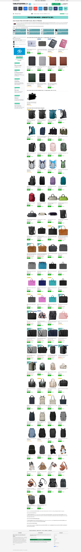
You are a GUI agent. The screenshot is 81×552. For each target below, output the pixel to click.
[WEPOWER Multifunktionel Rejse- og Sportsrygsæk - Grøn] (63, 197)
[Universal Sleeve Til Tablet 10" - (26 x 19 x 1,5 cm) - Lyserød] (63, 44)
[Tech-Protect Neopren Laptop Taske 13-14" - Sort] (32, 315)
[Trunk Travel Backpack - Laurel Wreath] (42, 366)
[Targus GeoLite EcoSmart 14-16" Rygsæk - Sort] (32, 449)
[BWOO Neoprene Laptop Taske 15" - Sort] (53, 265)
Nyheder (20, 532)
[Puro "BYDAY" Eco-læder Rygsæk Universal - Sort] (42, 197)
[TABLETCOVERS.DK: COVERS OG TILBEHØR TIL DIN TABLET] (20, 4)
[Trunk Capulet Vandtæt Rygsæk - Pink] (53, 147)
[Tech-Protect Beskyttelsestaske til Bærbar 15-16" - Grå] (42, 333)
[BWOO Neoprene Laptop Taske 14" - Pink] (42, 299)
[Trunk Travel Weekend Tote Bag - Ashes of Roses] (53, 383)
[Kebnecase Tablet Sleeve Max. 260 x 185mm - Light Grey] (32, 44)
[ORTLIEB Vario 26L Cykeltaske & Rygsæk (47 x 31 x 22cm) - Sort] (42, 114)
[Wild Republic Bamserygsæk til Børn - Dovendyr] (42, 466)
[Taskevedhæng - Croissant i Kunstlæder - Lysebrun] (63, 466)
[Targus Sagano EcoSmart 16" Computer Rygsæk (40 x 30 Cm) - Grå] (32, 499)
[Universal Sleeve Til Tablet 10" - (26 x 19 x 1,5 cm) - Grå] (42, 61)
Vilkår (54, 537)
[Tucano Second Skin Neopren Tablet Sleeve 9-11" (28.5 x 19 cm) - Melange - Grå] (42, 44)
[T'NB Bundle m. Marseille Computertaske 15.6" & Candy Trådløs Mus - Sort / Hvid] (42, 230)
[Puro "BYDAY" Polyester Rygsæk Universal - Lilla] (53, 181)
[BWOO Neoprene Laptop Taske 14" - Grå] (32, 299)
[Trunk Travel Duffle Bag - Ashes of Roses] (63, 366)
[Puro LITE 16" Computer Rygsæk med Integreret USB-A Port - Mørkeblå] (42, 131)
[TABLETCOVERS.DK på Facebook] (54, 546)
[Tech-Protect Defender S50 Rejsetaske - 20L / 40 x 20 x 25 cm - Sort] (63, 350)
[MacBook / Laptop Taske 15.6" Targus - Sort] (63, 383)
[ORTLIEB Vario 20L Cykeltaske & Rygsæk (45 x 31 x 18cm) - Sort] (32, 114)
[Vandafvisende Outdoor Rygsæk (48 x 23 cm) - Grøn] (63, 164)
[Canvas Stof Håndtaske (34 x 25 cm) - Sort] (53, 131)
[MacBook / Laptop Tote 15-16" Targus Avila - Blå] (63, 400)
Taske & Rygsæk (17, 46)
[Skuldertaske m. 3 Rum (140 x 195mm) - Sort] (53, 483)
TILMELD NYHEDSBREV (40, 539)
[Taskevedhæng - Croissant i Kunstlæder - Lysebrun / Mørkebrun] (32, 483)
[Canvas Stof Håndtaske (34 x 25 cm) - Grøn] (63, 131)
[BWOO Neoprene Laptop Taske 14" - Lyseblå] (53, 299)
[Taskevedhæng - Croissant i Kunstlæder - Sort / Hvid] (42, 483)
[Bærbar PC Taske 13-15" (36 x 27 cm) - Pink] (63, 315)
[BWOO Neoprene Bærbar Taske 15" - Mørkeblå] (42, 282)
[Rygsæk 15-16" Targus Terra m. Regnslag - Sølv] (63, 416)
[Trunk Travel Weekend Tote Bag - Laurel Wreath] (42, 383)
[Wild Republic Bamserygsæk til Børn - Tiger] (63, 449)
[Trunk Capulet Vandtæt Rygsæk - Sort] (42, 147)
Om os (58, 0)
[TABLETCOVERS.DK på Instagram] (55, 546)
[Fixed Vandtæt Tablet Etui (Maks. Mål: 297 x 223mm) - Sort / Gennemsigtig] (32, 96)
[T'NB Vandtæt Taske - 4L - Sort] (53, 214)
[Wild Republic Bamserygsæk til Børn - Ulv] (32, 466)
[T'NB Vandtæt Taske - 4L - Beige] (42, 214)
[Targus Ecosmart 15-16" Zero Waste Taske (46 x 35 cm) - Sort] (42, 499)
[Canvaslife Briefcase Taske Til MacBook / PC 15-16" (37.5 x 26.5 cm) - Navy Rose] (42, 315)
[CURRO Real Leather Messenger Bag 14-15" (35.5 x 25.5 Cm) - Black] (53, 315)
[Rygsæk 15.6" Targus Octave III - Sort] (42, 433)
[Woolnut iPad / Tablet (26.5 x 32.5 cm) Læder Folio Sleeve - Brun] (63, 61)
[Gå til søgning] (47, 4)
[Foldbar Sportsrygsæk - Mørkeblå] (42, 164)
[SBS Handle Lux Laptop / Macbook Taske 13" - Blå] (42, 265)
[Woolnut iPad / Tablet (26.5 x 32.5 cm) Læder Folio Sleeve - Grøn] (32, 78)
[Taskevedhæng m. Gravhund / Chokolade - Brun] (53, 466)
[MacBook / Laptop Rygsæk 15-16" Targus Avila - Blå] (32, 416)
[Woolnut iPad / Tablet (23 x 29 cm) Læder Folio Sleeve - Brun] (53, 61)
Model (14, 37)
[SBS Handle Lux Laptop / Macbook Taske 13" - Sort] (63, 248)
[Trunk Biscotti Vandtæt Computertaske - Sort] (53, 248)
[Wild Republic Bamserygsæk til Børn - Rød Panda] (53, 449)
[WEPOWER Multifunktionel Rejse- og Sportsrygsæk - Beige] (53, 197)
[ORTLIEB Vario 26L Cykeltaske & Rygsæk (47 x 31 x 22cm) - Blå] (53, 114)
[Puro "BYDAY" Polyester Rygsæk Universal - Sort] (42, 181)
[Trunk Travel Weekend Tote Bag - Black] (32, 383)
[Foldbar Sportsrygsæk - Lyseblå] (53, 164)
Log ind (67, 0)
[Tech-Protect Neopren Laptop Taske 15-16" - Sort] (63, 299)
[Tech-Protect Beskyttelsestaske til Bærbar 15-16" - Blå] (53, 333)
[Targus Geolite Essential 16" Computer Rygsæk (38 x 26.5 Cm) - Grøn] (63, 483)
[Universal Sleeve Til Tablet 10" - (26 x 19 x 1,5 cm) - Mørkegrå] (53, 44)
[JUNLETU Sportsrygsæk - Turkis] (32, 131)
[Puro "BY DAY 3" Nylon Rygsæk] (32, 197)
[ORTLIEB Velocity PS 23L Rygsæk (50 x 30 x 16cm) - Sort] (63, 214)
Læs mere (14, 544)
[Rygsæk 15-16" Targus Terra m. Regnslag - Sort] (53, 416)
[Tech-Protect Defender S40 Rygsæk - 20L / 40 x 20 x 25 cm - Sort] (53, 350)
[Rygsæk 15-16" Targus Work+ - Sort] (63, 433)
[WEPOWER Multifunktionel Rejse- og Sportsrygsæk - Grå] (32, 214)
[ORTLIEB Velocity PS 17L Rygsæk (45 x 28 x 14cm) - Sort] (32, 230)
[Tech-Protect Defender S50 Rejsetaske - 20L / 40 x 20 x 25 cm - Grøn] (32, 366)
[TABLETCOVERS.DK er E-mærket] (30, 4)
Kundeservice (62, 0)
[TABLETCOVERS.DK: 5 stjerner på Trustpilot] (19, 82)
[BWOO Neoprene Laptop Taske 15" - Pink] (32, 282)
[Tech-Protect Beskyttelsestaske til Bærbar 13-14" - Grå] (32, 350)
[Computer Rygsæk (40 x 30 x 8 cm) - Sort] (32, 147)
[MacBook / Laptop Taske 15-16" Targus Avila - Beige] (42, 400)
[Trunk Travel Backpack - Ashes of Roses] (53, 366)
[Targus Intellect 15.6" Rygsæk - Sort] (42, 449)
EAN (55, 0)
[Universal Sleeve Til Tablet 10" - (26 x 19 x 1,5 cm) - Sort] (32, 61)
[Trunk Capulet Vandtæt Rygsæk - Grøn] (63, 147)
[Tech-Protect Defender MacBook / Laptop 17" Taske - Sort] (42, 350)
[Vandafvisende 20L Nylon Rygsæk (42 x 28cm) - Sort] (32, 181)
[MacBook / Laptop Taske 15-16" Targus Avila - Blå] (32, 400)
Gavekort (55, 540)
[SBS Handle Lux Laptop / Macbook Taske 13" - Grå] (32, 265)
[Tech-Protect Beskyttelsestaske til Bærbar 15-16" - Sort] (32, 333)
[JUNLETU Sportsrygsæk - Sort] (63, 114)
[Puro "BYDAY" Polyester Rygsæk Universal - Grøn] (63, 181)
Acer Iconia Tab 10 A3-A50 (17, 38)
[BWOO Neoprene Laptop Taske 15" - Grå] (63, 265)
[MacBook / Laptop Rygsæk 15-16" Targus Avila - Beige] (42, 416)
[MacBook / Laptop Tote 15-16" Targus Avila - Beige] (53, 400)
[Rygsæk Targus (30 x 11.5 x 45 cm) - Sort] (53, 433)
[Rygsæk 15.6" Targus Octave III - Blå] (32, 433)
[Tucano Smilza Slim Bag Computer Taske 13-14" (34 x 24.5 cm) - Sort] (53, 230)
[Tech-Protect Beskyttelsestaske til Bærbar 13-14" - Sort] (63, 333)
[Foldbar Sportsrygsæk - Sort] (32, 164)
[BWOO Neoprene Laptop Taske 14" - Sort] (63, 282)
